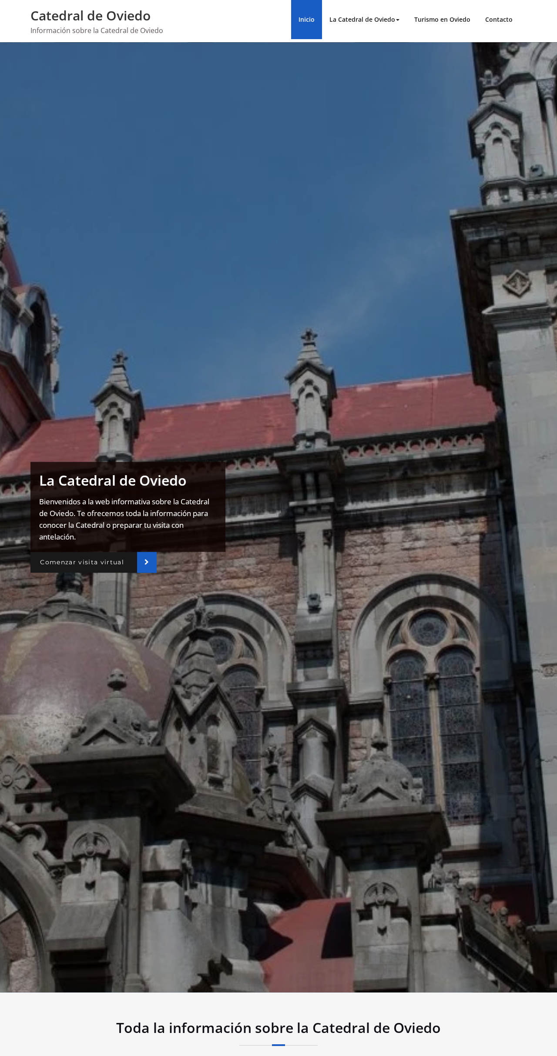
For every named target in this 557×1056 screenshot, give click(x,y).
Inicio (307, 19)
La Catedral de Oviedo (362, 19)
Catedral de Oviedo (90, 15)
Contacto (499, 19)
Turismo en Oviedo (442, 19)
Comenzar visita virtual (82, 562)
